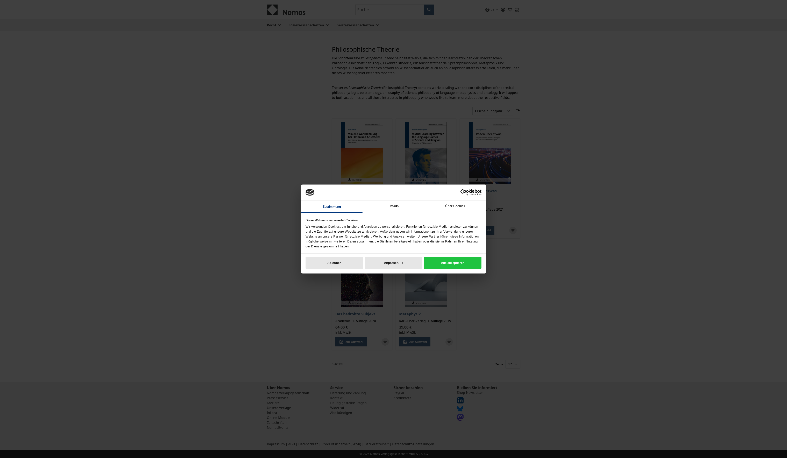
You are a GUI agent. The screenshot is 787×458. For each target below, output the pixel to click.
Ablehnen (334, 262)
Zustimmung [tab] (332, 206)
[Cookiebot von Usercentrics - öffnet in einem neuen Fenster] (463, 192)
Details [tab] (393, 206)
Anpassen (391, 262)
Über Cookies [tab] (455, 206)
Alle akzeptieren (452, 262)
